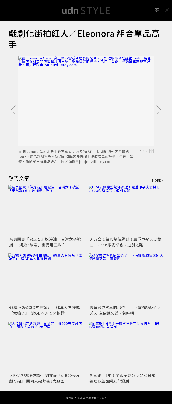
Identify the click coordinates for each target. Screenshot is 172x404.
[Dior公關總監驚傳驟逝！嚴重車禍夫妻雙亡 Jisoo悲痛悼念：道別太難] (126, 210)
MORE (156, 180)
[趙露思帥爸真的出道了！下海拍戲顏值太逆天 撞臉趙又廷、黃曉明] (126, 278)
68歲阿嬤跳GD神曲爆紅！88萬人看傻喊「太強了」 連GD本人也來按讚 (44, 310)
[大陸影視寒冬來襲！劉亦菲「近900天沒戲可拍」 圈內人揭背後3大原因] (45, 347)
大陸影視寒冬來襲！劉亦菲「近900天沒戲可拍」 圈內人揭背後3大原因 (44, 378)
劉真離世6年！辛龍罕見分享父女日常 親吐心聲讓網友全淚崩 (124, 378)
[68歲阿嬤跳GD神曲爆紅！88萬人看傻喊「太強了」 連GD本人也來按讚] (45, 278)
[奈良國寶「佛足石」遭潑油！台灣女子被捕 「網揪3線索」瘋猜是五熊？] (45, 210)
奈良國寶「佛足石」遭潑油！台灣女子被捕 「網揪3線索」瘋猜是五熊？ (45, 241)
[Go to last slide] (13, 110)
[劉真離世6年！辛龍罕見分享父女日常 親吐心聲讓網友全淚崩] (126, 347)
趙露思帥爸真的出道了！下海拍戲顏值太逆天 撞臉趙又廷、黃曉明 (125, 310)
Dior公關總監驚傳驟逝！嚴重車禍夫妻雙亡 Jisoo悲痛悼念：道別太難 (125, 241)
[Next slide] (159, 110)
